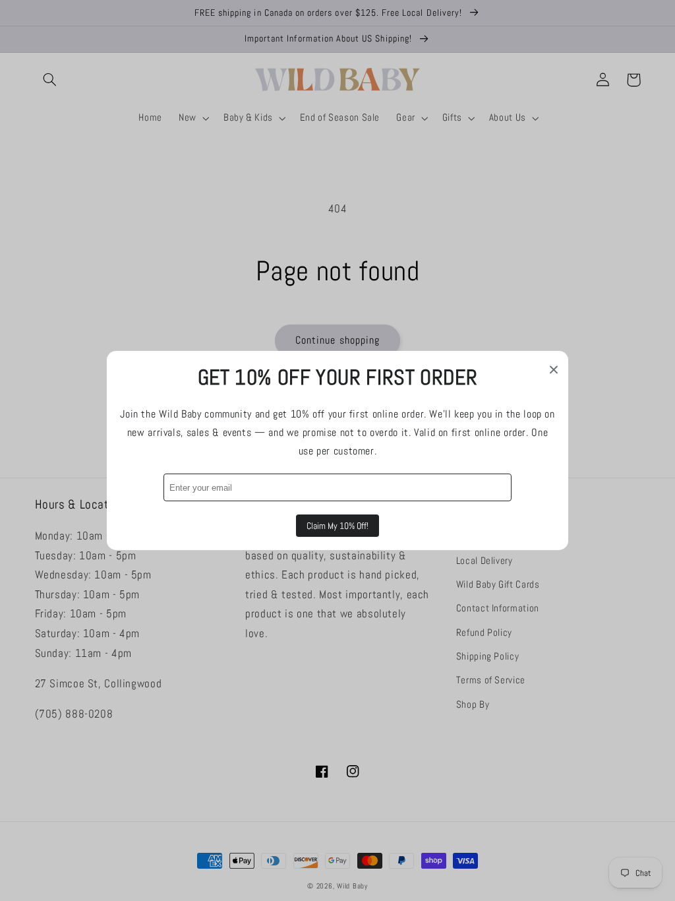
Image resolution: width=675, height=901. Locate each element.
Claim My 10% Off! (337, 526)
